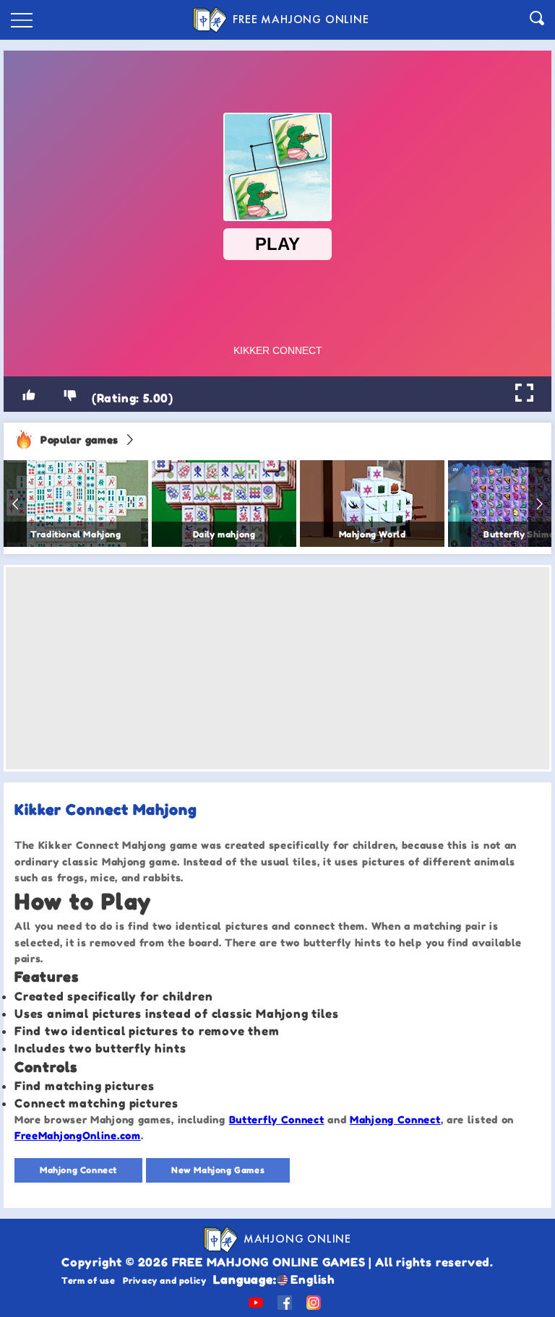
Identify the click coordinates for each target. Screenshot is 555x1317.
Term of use (88, 1280)
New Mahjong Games (217, 1170)
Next (539, 503)
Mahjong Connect (395, 1119)
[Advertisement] (277, 668)
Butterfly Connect (276, 1119)
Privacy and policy (165, 1280)
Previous (15, 503)
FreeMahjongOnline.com (77, 1135)
